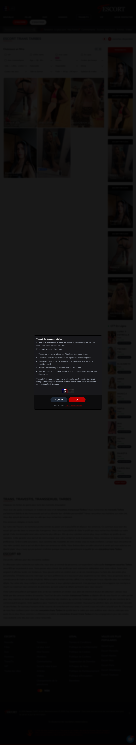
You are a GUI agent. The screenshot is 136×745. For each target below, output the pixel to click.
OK (77, 399)
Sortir (59, 399)
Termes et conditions (73, 406)
